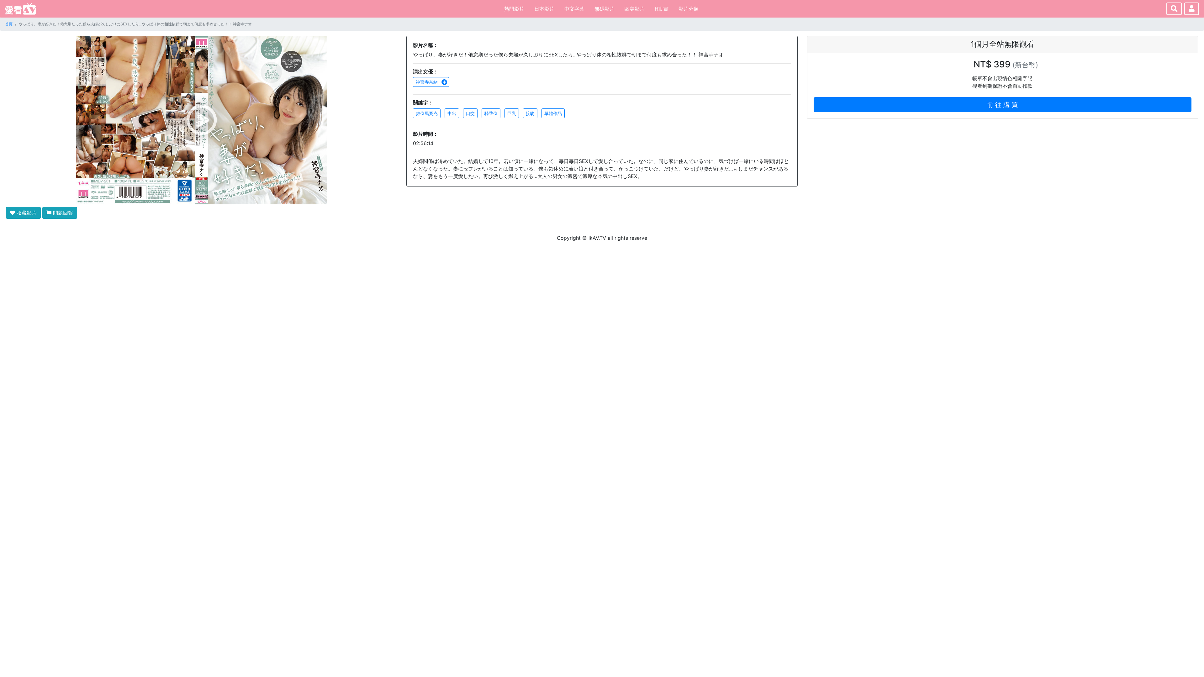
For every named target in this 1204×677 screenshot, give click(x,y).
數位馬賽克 (427, 113)
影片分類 (689, 9)
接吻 (530, 113)
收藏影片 (26, 213)
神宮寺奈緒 (427, 82)
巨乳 (511, 113)
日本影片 (544, 9)
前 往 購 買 (1002, 104)
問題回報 (62, 213)
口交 (470, 113)
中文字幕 (574, 9)
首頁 (9, 24)
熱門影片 (514, 9)
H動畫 (661, 9)
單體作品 (553, 113)
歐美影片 (635, 9)
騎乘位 (491, 113)
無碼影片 (604, 9)
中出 (451, 113)
